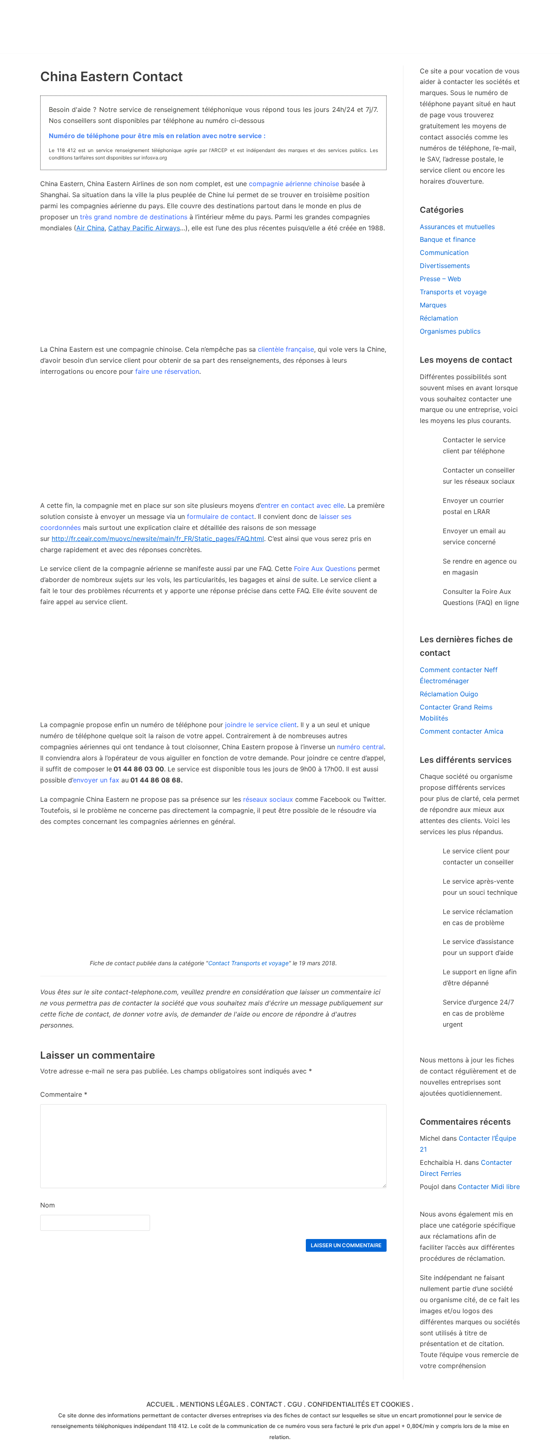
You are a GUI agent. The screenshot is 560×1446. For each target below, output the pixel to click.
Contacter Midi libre (489, 1186)
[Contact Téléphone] (112, 26)
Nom (47, 1205)
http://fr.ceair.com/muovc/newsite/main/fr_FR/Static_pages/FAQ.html (158, 538)
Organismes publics (450, 331)
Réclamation (439, 318)
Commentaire (63, 1094)
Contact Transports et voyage (248, 962)
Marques (433, 305)
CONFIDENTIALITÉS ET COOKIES (358, 1404)
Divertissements (445, 265)
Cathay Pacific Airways (144, 228)
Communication (444, 252)
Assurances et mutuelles (457, 227)
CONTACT (266, 1404)
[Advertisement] (213, 442)
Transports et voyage (453, 292)
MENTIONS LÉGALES (212, 1404)
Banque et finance (448, 239)
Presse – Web (440, 279)
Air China (90, 228)
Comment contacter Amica (461, 731)
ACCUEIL (160, 1404)
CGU (294, 1404)
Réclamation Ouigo (449, 694)
